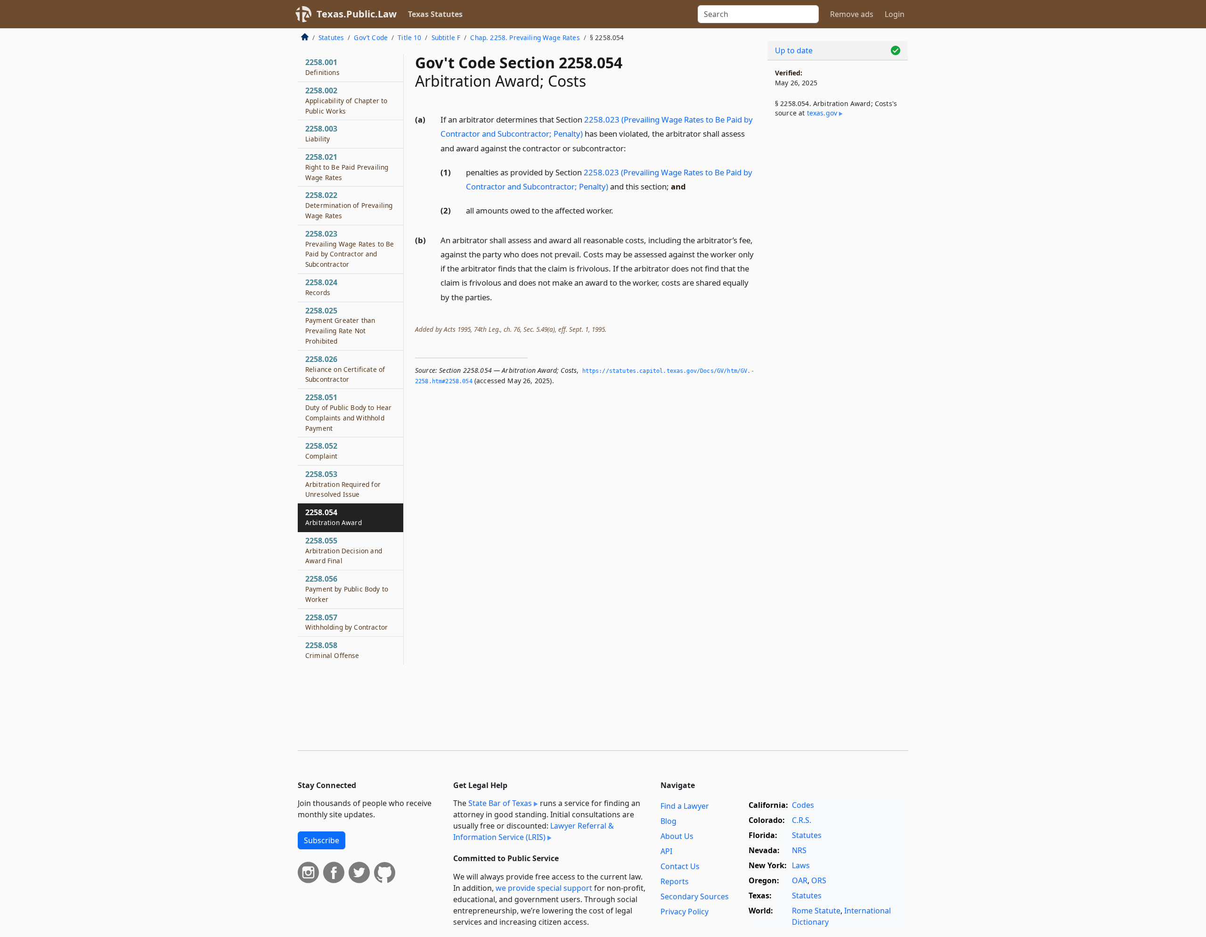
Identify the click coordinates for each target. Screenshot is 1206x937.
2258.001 (322, 67)
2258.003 (321, 133)
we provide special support (544, 888)
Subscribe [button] (321, 840)
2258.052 (321, 450)
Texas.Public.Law (357, 14)
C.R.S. (801, 820)
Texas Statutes (435, 14)
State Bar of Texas (500, 803)
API (666, 851)
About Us (676, 836)
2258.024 (321, 287)
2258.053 (343, 484)
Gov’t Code (371, 37)
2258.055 (343, 550)
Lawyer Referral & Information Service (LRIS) (533, 831)
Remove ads (851, 14)
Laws (801, 865)
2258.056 (346, 589)
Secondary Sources (694, 896)
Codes (803, 805)
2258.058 (332, 650)
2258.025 (340, 325)
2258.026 (345, 369)
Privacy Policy (684, 911)
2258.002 (346, 100)
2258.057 (346, 622)
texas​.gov (822, 112)
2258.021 (346, 167)
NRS (799, 850)
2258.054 (333, 517)
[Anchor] (631, 148)
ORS (818, 880)
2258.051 (348, 412)
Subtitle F (446, 37)
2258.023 (349, 249)
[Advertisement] (837, 281)
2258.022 (348, 205)
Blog (668, 821)
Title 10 (409, 37)
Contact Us (680, 866)
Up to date (794, 50)
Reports (674, 881)
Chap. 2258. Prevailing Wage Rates (524, 37)
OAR (799, 880)
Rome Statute (816, 910)
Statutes (331, 37)
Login (894, 14)
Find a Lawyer (684, 806)
